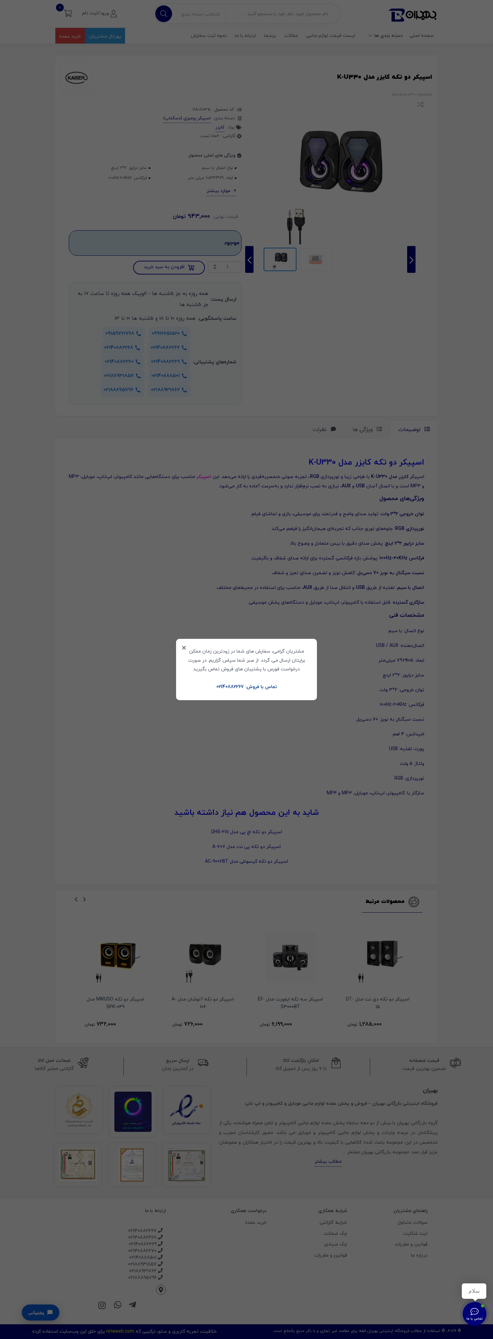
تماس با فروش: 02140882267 (246, 687)
